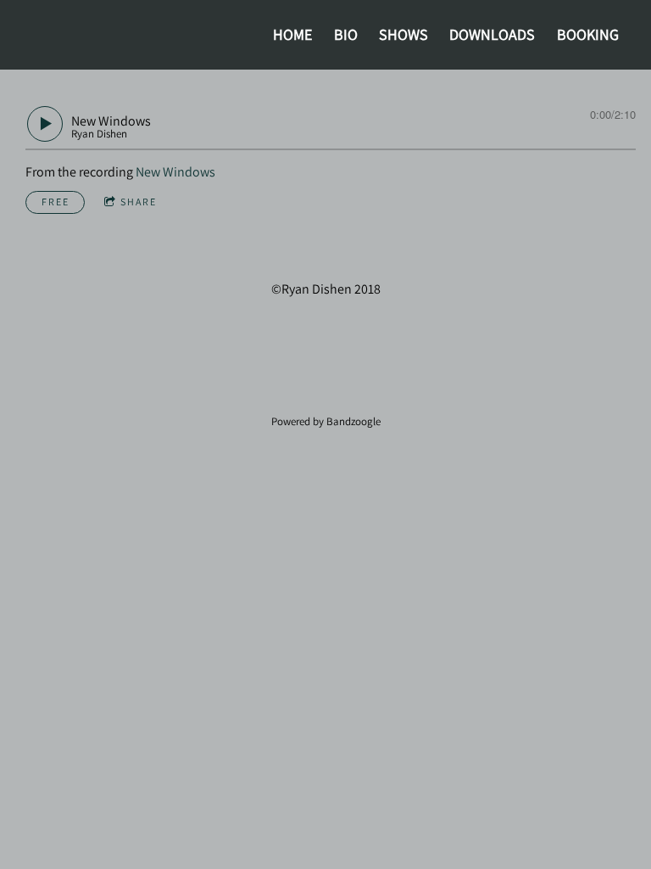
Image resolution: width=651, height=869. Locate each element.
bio (346, 34)
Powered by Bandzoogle (326, 421)
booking (588, 34)
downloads (492, 34)
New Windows (175, 172)
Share (138, 201)
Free (56, 201)
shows (403, 34)
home (292, 34)
